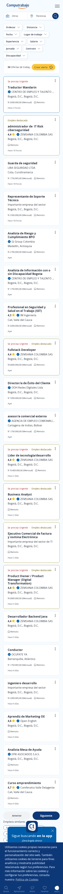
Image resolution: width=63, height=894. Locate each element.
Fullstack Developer (22, 350)
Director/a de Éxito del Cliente (29, 383)
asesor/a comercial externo (27, 416)
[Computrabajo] (18, 6)
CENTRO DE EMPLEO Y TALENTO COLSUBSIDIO (33, 92)
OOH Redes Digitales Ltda (27, 387)
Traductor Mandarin (22, 87)
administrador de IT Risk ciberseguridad (25, 128)
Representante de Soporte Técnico (26, 198)
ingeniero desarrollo (22, 683)
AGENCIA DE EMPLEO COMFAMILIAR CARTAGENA (33, 421)
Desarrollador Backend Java (27, 616)
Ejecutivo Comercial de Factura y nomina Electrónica (30, 535)
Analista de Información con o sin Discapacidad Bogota (29, 272)
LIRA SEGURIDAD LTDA (21, 168)
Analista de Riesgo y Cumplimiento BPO (22, 235)
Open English (28, 721)
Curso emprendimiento (24, 783)
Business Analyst (20, 494)
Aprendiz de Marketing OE (26, 716)
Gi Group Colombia (23, 241)
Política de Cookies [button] (27, 879)
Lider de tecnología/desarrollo (29, 455)
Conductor (15, 650)
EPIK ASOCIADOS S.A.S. (26, 754)
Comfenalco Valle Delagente (37, 787)
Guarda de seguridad (22, 163)
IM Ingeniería (28, 315)
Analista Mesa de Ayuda (24, 750)
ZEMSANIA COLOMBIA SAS (36, 134)
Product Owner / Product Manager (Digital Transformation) (26, 579)
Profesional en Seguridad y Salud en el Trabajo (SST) (27, 309)
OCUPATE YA (19, 654)
